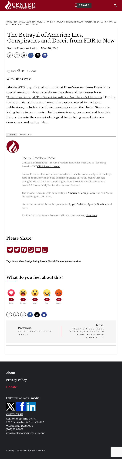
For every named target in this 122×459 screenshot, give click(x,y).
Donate (11, 387)
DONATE (84, 5)
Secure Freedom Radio (22, 48)
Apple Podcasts (77, 204)
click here (91, 215)
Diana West (18, 261)
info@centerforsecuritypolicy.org (25, 433)
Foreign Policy (32, 261)
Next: (86, 331)
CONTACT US (14, 414)
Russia (43, 261)
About (10, 373)
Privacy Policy (16, 380)
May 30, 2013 (49, 48)
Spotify (92, 204)
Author (11, 135)
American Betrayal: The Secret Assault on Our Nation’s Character (54, 97)
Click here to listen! (48, 166)
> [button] (115, 5)
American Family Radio (81, 193)
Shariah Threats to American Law (64, 261)
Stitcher (101, 204)
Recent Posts (26, 135)
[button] (10, 55)
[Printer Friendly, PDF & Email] (21, 70)
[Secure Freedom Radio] (13, 146)
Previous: (35, 331)
